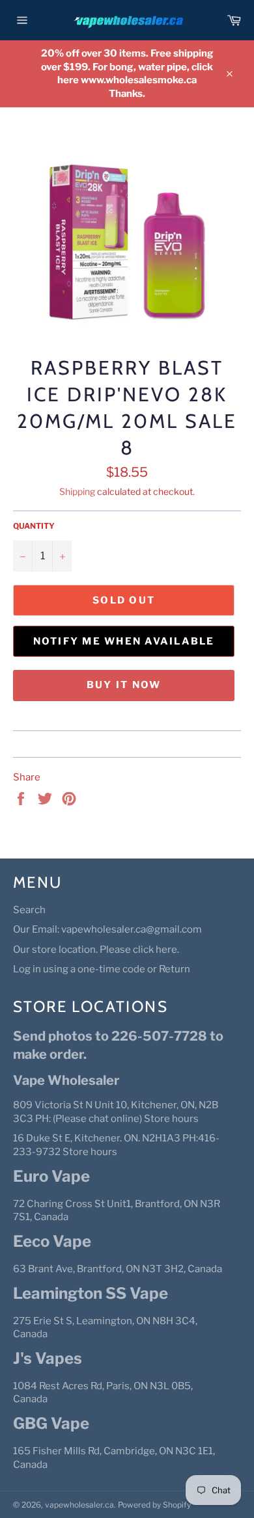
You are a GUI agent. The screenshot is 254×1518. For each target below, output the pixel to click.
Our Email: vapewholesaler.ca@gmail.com (107, 929)
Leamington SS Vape (90, 1293)
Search (29, 910)
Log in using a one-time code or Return (101, 969)
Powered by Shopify (154, 1505)
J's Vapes (47, 1358)
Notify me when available (124, 641)
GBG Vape (51, 1423)
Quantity (34, 526)
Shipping (77, 491)
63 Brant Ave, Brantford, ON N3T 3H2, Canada (117, 1269)
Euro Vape (51, 1176)
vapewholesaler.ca (79, 1505)
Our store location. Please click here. (96, 949)
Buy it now (124, 685)
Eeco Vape (52, 1241)
